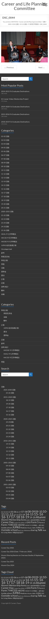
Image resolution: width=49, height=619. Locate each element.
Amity (24, 520)
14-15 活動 (5, 185)
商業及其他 (5, 257)
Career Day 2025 (7, 562)
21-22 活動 (5, 215)
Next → (41, 67)
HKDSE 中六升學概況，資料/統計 (34, 525)
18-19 (24, 517)
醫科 (3, 290)
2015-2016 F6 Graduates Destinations (15, 114)
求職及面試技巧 (17, 532)
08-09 (31, 511)
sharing (33, 530)
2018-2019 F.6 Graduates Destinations (15, 122)
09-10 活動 (23, 24)
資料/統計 (4, 287)
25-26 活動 (5, 230)
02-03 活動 (5, 140)
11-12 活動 (5, 174)
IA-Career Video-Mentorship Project (14, 99)
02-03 (3, 512)
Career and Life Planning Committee (24, 6)
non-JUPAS (36, 528)
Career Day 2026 (7, 548)
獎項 (3, 275)
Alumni (41, 517)
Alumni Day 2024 (7, 565)
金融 (3, 294)
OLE (42, 528)
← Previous (9, 67)
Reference (27, 530)
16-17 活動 (5, 193)
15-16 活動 (5, 189)
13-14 (22, 514)
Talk (40, 529)
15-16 (38, 514)
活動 (44, 22)
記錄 (3, 283)
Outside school (9, 530)
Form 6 (42, 522)
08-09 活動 (5, 163)
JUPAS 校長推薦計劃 (8, 245)
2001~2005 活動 (10, 484)
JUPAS (16, 527)
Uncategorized (6, 249)
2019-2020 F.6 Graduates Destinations (15, 107)
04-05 (8, 512)
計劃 (3, 279)
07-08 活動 (5, 159)
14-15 (29, 514)
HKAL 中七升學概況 (8, 234)
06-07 (19, 512)
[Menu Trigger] (44, 4)
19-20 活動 (5, 204)
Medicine (24, 528)
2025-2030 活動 (9, 390)
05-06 (13, 512)
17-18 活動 (5, 196)
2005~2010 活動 (13, 24)
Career (42, 520)
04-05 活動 (5, 148)
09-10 (38, 511)
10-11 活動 (5, 170)
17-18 (15, 517)
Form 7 (5, 524)
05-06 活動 (5, 151)
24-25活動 (5, 227)
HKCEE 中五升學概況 (9, 238)
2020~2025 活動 (7, 211)
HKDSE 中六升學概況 (9, 242)
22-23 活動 (5, 219)
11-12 (9, 514)
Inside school (6, 527)
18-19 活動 (5, 200)
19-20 (32, 517)
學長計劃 (4, 260)
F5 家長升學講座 (33, 24)
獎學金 (3, 272)
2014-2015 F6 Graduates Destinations (15, 91)
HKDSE (21, 525)
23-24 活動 (5, 223)
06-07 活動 (5, 155)
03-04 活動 (5, 144)
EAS (29, 522)
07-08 (24, 511)
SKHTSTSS (14, 22)
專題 (3, 264)
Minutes (29, 528)
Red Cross (21, 530)
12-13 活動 (5, 178)
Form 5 (35, 522)
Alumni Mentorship (11, 519)
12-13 (16, 515)
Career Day (7, 522)
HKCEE (13, 524)
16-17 (5, 517)
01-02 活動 (5, 136)
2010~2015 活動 (10, 441)
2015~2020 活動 (10, 397)
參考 (3, 253)
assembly (35, 520)
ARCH (29, 520)
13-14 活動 (5, 181)
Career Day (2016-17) (20, 522)
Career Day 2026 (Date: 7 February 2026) (16, 552)
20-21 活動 (5, 208)
